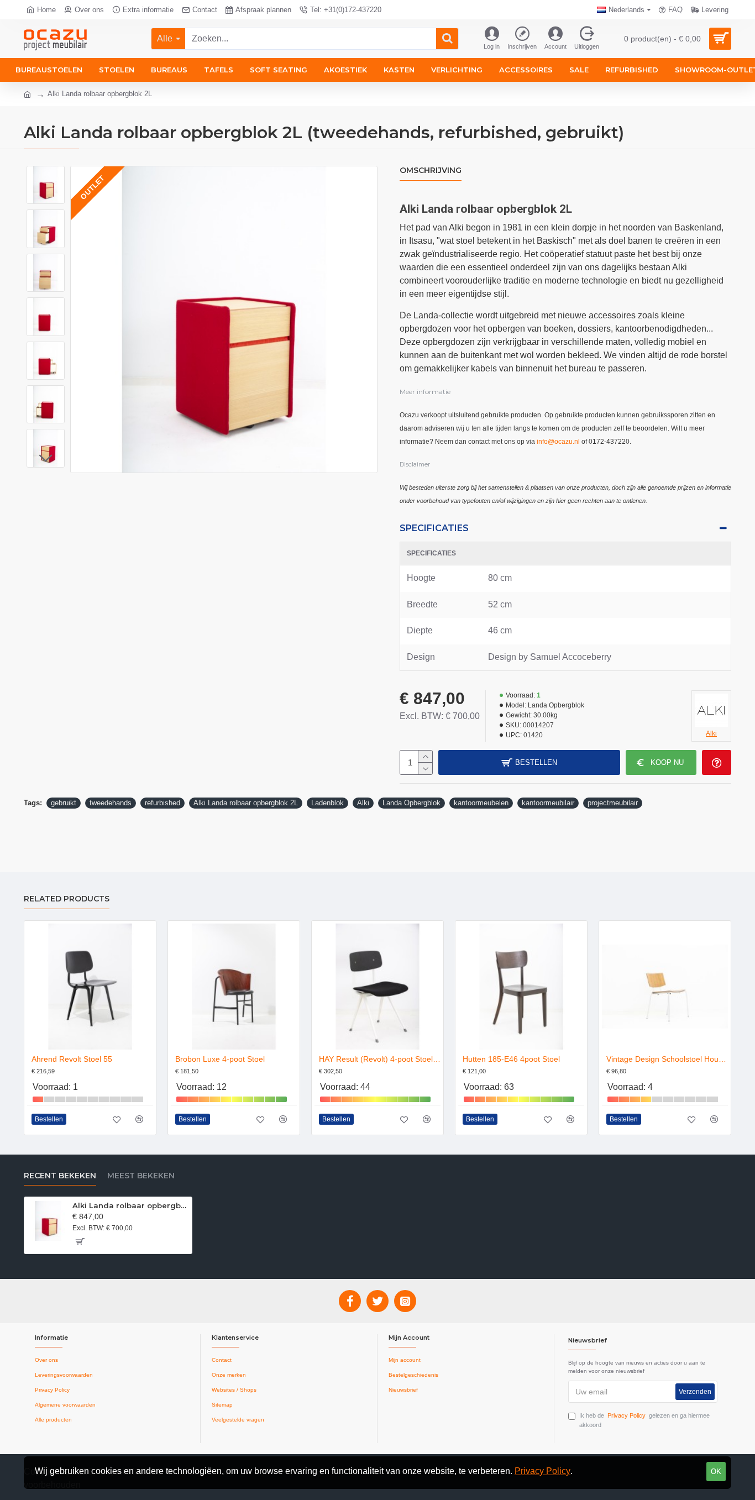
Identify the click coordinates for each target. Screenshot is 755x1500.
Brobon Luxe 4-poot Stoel (220, 1059)
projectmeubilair (613, 803)
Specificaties (434, 528)
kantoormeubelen (481, 803)
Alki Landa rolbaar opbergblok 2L (245, 803)
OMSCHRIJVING (431, 170)
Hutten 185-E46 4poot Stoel (511, 1059)
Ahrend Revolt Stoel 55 (72, 1059)
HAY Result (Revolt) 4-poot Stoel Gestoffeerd (380, 1059)
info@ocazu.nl (558, 441)
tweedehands (111, 803)
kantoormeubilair (548, 803)
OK (716, 1471)
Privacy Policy (542, 1471)
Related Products (66, 899)
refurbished (162, 803)
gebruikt (63, 803)
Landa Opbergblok (411, 803)
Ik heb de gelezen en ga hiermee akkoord (644, 1420)
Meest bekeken (141, 1176)
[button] (46, 174)
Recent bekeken (60, 1176)
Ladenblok (327, 803)
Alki (363, 803)
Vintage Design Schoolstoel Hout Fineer (667, 1059)
